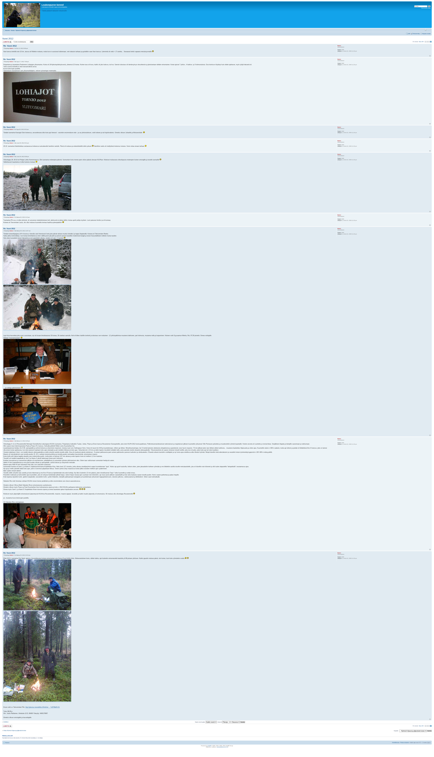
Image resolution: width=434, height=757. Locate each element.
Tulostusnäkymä (425, 30)
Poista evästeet (404, 742)
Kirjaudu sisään (426, 33)
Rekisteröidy (416, 33)
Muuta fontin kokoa (429, 30)
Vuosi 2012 (7, 38)
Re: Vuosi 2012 (10, 46)
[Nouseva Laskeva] (238, 722)
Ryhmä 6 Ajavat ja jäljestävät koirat (26, 30)
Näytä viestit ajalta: (200, 722)
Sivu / (421, 41)
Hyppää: (396, 730)
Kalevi (11, 48)
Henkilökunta (395, 742)
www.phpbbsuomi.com (222, 747)
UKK (409, 33)
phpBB (209, 745)
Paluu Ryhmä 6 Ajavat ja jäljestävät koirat (15, 730)
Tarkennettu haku (426, 8)
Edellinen (6, 722)
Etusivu (7, 30)
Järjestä (219, 722)
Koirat (13, 30)
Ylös (430, 55)
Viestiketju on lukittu (5, 41)
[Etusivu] (22, 14)
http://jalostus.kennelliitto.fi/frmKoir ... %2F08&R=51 (42, 707)
